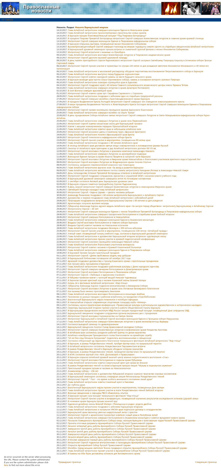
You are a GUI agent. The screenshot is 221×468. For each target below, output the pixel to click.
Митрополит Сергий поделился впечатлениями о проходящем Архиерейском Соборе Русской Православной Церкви (126, 442)
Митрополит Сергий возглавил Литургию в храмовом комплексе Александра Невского (111, 151)
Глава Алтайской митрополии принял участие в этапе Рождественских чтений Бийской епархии (115, 390)
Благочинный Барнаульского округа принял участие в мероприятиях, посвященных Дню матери (116, 387)
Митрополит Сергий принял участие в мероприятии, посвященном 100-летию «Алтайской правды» (118, 230)
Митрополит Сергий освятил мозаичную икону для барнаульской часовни (105, 123)
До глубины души (76, 384)
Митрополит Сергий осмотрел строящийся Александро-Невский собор (103, 241)
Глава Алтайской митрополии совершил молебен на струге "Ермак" (101, 112)
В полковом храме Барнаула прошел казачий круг (93, 401)
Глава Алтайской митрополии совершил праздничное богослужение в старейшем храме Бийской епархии (121, 214)
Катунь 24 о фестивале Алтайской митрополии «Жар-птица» (98, 283)
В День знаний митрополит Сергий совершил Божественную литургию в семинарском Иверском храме (119, 186)
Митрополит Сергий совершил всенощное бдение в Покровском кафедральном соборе (112, 41)
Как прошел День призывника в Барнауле (89, 263)
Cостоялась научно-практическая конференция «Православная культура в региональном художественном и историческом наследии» (135, 305)
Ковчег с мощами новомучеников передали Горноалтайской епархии (102, 126)
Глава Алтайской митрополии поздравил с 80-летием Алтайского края (103, 142)
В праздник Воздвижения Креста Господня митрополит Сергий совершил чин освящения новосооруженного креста (126, 101)
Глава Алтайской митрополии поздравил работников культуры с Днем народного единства (113, 266)
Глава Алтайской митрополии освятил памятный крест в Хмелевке (101, 382)
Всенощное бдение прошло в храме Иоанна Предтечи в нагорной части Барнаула (109, 156)
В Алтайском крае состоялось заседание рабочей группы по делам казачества (107, 332)
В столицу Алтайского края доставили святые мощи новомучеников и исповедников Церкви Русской (118, 145)
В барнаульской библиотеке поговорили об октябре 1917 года (99, 258)
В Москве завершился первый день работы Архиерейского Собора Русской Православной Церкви (117, 439)
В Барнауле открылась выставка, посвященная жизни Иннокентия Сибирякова (107, 43)
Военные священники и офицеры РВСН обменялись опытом (98, 393)
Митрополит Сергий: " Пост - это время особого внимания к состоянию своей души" (110, 379)
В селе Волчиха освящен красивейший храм (90, 90)
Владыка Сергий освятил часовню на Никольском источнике (98, 225)
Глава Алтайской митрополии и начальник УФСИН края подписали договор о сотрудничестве (114, 409)
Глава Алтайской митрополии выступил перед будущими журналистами (103, 74)
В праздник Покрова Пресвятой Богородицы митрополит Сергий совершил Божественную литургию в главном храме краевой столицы (136, 38)
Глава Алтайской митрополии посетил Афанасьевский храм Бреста (101, 134)
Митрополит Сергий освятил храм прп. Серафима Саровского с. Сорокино (105, 93)
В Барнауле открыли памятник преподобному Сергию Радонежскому (102, 184)
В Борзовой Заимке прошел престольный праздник (93, 252)
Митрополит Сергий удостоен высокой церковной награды (97, 57)
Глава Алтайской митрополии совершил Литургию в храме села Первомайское (107, 120)
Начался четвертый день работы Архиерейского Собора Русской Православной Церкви (111, 425)
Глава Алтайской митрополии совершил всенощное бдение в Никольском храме (108, 30)
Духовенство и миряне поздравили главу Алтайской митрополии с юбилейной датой (110, 197)
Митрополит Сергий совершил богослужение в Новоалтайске (99, 217)
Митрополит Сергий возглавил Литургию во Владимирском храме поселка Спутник (109, 162)
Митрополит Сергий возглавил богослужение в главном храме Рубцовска (105, 360)
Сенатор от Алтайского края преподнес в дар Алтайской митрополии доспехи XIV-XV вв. (112, 148)
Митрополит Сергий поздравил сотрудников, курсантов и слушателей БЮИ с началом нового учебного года (122, 175)
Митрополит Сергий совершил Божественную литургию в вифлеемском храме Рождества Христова (117, 329)
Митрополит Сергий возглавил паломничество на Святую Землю (100, 316)
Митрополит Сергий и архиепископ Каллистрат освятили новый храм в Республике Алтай (113, 415)
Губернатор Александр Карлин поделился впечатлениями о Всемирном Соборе (108, 285)
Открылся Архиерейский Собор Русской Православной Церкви (99, 445)
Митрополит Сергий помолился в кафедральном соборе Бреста (100, 137)
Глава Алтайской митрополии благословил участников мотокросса (101, 244)
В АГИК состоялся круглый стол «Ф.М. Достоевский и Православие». (101, 354)
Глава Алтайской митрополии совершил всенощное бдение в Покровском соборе (109, 250)
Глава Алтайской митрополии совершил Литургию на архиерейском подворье (107, 153)
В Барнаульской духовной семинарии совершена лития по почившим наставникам (109, 178)
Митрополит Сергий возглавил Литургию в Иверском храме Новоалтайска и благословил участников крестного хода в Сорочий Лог (134, 159)
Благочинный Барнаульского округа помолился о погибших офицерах (103, 299)
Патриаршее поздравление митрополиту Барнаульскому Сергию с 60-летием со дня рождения (115, 200)
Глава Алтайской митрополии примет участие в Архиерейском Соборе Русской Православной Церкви (119, 450)
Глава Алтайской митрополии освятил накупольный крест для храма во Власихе (108, 362)
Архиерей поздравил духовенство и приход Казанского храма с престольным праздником (113, 261)
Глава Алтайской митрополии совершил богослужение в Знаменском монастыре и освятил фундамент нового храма (126, 417)
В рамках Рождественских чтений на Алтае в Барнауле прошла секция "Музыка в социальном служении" (120, 365)
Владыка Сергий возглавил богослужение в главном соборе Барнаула (103, 222)
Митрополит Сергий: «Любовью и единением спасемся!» (96, 274)
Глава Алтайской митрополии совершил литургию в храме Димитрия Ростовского (108, 87)
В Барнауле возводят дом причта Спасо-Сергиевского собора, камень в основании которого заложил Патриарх (124, 79)
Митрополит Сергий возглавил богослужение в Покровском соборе (102, 272)
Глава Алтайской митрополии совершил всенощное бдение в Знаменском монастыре (111, 219)
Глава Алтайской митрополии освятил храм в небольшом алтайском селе (104, 129)
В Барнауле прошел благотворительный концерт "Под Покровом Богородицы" (107, 35)
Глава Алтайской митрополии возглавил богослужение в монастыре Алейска (106, 294)
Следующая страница (206, 462)
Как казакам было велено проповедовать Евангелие (94, 291)
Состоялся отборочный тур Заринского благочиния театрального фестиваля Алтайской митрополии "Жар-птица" (124, 340)
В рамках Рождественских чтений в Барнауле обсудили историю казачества (105, 349)
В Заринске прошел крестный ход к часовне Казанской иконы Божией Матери (107, 280)
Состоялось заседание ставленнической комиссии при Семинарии (101, 164)
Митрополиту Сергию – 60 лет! (83, 208)
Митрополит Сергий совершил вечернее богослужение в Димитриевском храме (108, 269)
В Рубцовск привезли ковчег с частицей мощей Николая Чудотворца (102, 277)
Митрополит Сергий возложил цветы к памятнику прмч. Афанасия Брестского (107, 131)
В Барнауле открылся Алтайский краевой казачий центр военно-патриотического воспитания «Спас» (118, 357)
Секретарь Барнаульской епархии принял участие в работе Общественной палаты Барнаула (114, 307)
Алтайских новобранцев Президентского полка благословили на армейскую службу (110, 335)
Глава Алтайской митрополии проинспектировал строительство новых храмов (107, 32)
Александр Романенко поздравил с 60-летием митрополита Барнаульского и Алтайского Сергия (116, 195)
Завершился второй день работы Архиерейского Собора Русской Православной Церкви (112, 434)
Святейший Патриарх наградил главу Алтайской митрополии (98, 189)
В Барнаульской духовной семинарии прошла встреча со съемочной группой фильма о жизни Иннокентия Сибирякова (128, 49)
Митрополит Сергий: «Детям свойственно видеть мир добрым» (99, 255)
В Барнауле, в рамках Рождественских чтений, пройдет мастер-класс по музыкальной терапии (114, 343)
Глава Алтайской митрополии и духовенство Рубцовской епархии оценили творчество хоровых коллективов (122, 373)
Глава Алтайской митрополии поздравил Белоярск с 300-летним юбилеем (105, 228)
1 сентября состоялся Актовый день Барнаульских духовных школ (100, 181)
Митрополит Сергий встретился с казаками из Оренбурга (96, 52)
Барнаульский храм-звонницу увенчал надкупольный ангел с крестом (102, 412)
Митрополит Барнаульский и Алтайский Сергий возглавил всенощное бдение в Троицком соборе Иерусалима (123, 318)
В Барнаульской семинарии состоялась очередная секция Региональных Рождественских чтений (116, 376)
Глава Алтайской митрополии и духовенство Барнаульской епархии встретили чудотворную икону (117, 236)
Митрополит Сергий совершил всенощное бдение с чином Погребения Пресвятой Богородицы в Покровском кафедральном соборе (135, 211)
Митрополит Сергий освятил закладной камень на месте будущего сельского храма (109, 76)
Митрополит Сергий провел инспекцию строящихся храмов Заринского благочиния (110, 109)
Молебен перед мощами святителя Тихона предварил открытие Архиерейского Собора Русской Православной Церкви (127, 447)
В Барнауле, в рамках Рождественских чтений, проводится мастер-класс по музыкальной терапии (116, 351)
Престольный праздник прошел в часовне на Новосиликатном (99, 368)
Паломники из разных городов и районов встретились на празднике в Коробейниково (111, 296)
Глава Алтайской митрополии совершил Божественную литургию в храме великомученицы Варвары (118, 321)
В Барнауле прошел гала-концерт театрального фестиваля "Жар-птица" (103, 395)
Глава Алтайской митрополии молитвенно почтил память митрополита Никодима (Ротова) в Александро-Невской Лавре (128, 170)
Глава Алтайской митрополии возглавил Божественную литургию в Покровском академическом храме (119, 54)
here (6, 465)
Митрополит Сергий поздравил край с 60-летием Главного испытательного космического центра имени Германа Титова (128, 85)
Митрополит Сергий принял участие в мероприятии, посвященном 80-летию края (109, 140)
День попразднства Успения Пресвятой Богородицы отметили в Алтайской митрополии (112, 173)
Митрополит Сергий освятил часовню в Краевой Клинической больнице (104, 247)
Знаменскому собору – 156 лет (83, 371)
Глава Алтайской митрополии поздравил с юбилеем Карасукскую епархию (105, 406)
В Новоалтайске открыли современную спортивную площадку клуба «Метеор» (107, 302)
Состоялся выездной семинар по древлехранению (93, 324)
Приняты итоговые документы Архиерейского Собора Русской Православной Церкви (110, 423)
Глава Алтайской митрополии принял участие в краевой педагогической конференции (111, 239)
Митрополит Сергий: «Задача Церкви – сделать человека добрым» (101, 192)
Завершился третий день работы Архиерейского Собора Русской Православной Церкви (112, 428)
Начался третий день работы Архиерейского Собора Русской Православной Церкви (110, 431)
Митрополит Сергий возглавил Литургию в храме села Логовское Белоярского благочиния (113, 288)
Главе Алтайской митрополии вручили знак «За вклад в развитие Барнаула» (106, 167)
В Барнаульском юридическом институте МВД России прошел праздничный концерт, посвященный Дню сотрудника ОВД (128, 310)
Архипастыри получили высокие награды (88, 203)
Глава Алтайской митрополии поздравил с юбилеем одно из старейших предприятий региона (115, 96)
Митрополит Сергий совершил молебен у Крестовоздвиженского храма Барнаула (109, 98)
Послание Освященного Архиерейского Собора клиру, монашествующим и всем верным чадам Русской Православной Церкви (131, 420)
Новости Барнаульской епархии (91, 27)
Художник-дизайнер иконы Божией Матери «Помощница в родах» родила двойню (110, 404)
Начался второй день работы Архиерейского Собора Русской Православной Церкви (110, 436)
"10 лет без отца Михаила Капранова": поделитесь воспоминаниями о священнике (109, 338)
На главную (7, 19)
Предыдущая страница (69, 462)
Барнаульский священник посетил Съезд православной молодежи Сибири (105, 327)
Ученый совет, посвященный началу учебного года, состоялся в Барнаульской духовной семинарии (118, 233)
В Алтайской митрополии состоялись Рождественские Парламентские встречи (106, 346)
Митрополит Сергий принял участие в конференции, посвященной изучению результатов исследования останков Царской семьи (133, 398)
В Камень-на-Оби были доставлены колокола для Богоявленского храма (104, 453)
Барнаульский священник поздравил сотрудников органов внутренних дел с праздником (112, 313)
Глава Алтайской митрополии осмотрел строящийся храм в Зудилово (102, 82)
